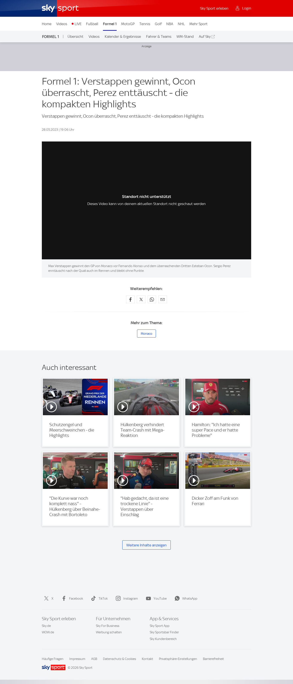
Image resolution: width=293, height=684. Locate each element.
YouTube (160, 598)
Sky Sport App (159, 626)
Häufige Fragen (52, 659)
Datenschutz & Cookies (119, 659)
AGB (94, 659)
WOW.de (48, 632)
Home (46, 24)
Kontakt (147, 659)
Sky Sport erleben (214, 8)
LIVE (78, 24)
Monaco (146, 334)
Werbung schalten (109, 632)
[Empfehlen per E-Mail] (162, 299)
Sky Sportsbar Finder (164, 632)
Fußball (92, 24)
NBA (169, 24)
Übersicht (75, 36)
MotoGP (128, 24)
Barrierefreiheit (213, 659)
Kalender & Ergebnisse (123, 36)
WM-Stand (185, 36)
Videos (61, 24)
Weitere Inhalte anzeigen (146, 545)
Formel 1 (110, 24)
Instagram (130, 598)
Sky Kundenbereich (163, 639)
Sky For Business (107, 626)
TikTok (103, 598)
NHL (181, 24)
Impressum (77, 659)
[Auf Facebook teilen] (130, 299)
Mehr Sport (198, 24)
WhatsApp (189, 598)
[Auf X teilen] (141, 299)
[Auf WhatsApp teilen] (152, 299)
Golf (158, 24)
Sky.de (46, 626)
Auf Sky (205, 36)
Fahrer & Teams (158, 36)
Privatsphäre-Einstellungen (178, 659)
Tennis (144, 24)
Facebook (76, 598)
